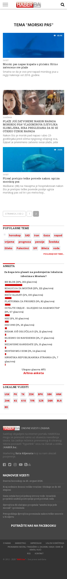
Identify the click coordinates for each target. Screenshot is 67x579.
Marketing (20, 543)
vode (56, 248)
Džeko (8, 248)
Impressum (35, 543)
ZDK (31, 394)
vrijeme (9, 241)
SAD (27, 235)
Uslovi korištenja (55, 543)
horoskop (15, 235)
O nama (7, 543)
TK (22, 394)
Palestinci (23, 248)
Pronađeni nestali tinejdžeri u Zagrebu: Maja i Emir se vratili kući (35, 548)
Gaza (46, 235)
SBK (49, 394)
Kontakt (39, 553)
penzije (39, 241)
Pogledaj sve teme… (53, 254)
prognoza (25, 241)
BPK (40, 394)
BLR (59, 400)
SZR (41, 400)
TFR (32, 400)
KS (15, 400)
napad (58, 235)
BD (6, 407)
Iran (36, 235)
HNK (58, 394)
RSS (29, 553)
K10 (23, 400)
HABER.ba (10, 447)
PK (15, 394)
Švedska (54, 241)
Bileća (45, 248)
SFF (35, 248)
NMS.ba (21, 559)
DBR (50, 400)
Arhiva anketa (33, 373)
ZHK (7, 400)
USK (7, 394)
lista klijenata (24, 453)
